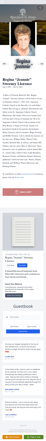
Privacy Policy (17, 432)
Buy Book (22, 265)
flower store (19, 177)
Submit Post (23, 331)
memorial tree (28, 174)
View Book (10, 265)
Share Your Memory (14, 295)
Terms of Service (29, 432)
